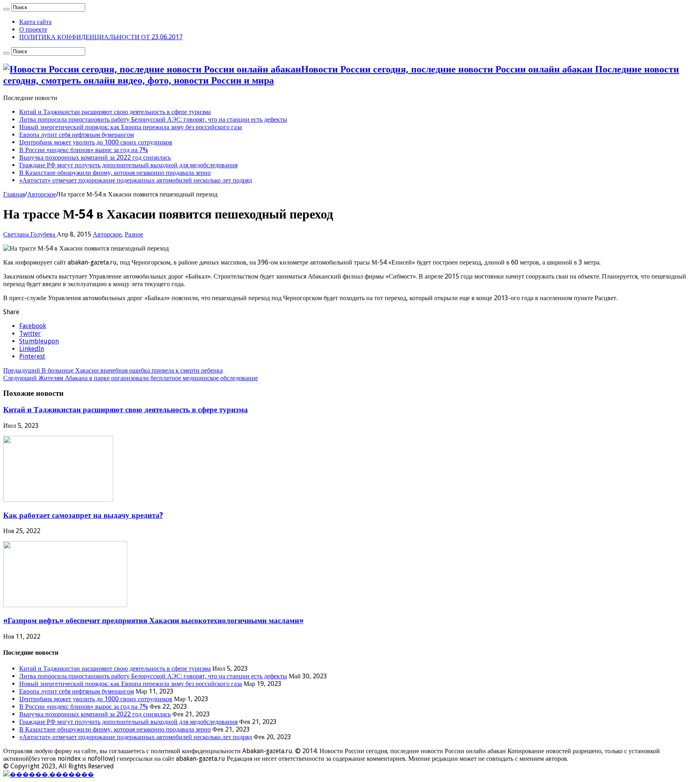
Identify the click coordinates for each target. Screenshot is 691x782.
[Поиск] (6, 9)
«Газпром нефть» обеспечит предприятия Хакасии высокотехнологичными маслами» (153, 620)
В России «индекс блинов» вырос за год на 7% (83, 150)
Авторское (41, 194)
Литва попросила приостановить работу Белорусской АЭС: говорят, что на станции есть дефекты (153, 119)
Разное (134, 234)
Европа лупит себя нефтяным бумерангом (76, 134)
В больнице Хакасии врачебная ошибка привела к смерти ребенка (113, 370)
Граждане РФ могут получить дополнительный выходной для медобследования (128, 165)
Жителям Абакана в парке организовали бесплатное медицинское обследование (130, 378)
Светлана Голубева (30, 234)
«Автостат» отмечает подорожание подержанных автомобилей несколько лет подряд (135, 180)
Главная (14, 194)
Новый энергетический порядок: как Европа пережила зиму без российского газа (130, 127)
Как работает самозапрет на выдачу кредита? (83, 515)
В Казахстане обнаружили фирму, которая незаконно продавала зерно (115, 172)
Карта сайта (35, 22)
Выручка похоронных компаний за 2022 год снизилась (95, 157)
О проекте (33, 29)
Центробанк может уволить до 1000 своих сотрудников (95, 142)
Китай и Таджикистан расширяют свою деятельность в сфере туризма (115, 112)
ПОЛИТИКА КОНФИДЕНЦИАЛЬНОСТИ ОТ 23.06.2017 (101, 37)
